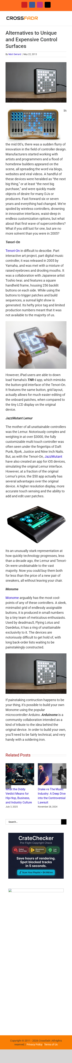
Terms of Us (51, 1048)
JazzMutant (53, 456)
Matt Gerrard (14, 54)
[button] (8, 788)
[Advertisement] (36, 992)
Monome (12, 598)
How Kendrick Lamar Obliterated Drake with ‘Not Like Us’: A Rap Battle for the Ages (19, 798)
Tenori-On (13, 251)
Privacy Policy (34, 1048)
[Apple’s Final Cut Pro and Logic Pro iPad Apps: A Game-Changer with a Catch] (52, 765)
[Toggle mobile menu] (65, 17)
